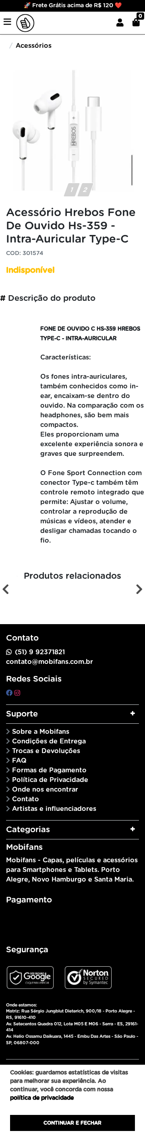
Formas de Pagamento (49, 770)
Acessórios (34, 46)
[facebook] (10, 693)
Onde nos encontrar (45, 789)
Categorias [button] (28, 830)
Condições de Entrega (49, 741)
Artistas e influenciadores (54, 809)
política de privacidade (42, 1098)
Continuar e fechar (73, 1123)
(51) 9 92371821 (40, 652)
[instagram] (17, 693)
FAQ (19, 760)
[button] (120, 23)
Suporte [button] (22, 714)
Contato (25, 799)
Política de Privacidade (50, 780)
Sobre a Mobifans (40, 732)
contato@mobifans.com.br (49, 662)
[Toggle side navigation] (8, 22)
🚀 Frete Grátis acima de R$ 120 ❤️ (73, 5)
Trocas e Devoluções (46, 751)
